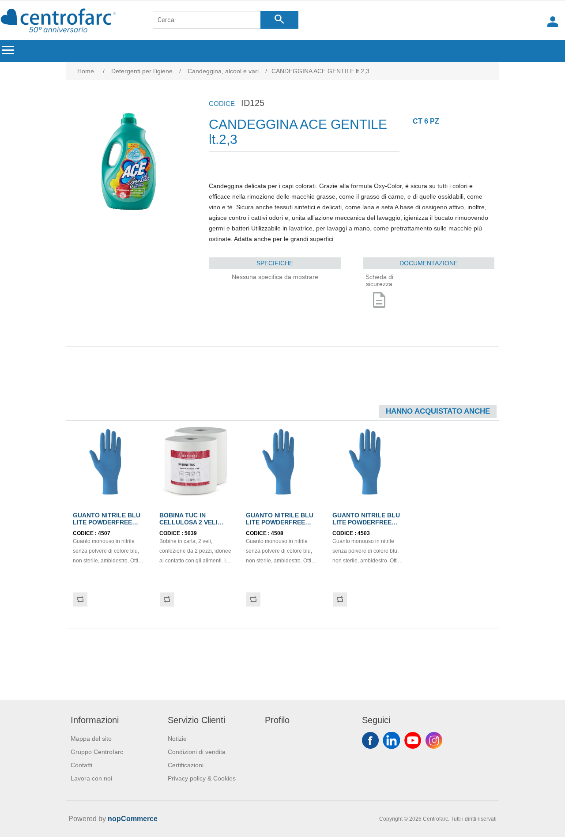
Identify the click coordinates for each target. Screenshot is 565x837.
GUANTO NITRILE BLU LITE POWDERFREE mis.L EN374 (279, 522)
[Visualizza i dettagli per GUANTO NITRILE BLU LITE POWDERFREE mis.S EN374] (369, 462)
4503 (364, 533)
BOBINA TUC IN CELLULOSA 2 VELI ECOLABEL (188, 522)
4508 (277, 533)
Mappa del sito (91, 738)
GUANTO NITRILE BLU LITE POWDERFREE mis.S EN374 (366, 522)
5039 (191, 533)
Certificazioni (185, 765)
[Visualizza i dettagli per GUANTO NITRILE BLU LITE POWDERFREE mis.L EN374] (282, 462)
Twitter (391, 740)
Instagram (434, 740)
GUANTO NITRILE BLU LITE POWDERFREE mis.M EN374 (106, 522)
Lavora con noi (91, 778)
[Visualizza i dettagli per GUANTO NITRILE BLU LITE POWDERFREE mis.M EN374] (109, 462)
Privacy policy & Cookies (202, 778)
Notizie (177, 738)
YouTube (412, 740)
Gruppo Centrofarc (97, 751)
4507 (104, 533)
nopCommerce (133, 818)
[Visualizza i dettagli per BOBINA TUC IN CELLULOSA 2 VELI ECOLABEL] (196, 462)
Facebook (370, 740)
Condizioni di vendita (197, 751)
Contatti (81, 765)
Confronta (80, 599)
